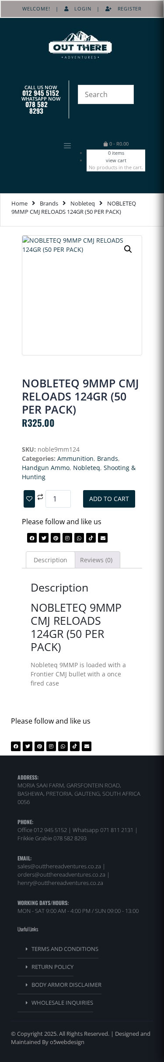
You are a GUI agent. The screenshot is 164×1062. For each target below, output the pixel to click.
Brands (49, 203)
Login (80, 8)
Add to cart (109, 498)
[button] (45, 146)
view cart (116, 160)
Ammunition (75, 458)
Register (127, 8)
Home (19, 203)
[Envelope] (103, 538)
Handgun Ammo (46, 467)
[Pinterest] (55, 538)
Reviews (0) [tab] (96, 560)
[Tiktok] (91, 538)
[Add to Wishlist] (29, 499)
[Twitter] (44, 538)
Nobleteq (82, 203)
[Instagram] (67, 538)
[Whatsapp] (79, 538)
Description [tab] (50, 560)
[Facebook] (32, 538)
